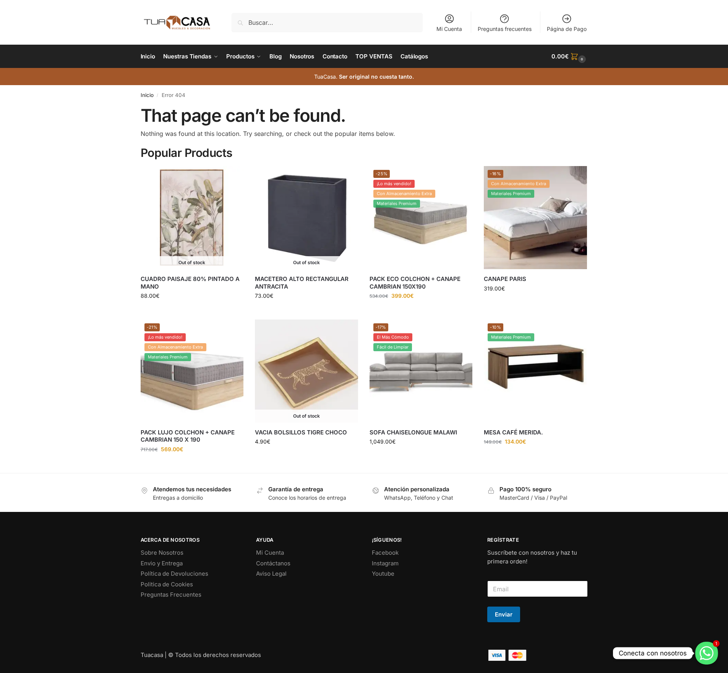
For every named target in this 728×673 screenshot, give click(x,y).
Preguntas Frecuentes (171, 594)
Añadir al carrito (421, 311)
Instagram (385, 563)
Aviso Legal (271, 573)
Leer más (192, 311)
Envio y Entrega (162, 563)
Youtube (383, 573)
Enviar (503, 614)
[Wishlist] (232, 177)
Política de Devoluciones (174, 573)
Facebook (385, 552)
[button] (569, 56)
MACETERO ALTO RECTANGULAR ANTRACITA (302, 282)
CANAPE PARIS (505, 278)
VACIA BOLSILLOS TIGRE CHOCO (301, 432)
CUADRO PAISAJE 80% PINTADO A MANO (190, 282)
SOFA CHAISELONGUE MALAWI (413, 432)
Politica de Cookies (167, 584)
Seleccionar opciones (535, 304)
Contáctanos (273, 563)
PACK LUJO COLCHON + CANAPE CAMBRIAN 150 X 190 (188, 436)
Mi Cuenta (449, 29)
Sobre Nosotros (162, 552)
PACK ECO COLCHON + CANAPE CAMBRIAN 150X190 (415, 282)
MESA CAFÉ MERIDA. (513, 432)
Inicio (147, 95)
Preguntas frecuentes (505, 29)
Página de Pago (567, 29)
